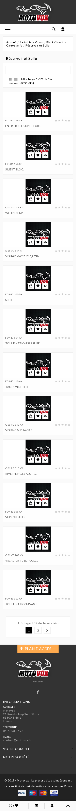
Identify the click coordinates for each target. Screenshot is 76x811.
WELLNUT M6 (14, 213)
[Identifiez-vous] (63, 29)
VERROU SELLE (15, 517)
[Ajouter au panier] (31, 112)
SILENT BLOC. (14, 169)
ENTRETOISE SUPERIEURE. (23, 126)
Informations (16, 701)
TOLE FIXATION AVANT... (22, 604)
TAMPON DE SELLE (17, 386)
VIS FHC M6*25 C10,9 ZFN (22, 256)
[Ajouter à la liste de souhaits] (38, 112)
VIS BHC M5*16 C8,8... (19, 430)
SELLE (9, 299)
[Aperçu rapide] (45, 112)
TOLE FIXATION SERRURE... (23, 343)
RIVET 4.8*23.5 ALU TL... (21, 473)
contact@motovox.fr (17, 740)
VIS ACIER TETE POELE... (21, 560)
